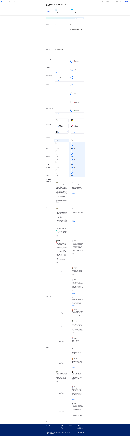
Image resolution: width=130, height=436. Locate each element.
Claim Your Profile (79, 427)
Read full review (73, 193)
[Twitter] (81, 432)
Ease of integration (48, 167)
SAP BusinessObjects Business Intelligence (77, 12)
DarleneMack (59, 240)
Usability (47, 145)
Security (50, 432)
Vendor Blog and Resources (80, 428)
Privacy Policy (53, 432)
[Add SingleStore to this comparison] (67, 120)
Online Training (47, 159)
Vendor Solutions (79, 426)
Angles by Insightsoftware (59, 12)
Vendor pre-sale (47, 175)
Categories (103, 1)
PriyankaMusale (75, 358)
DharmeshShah (75, 337)
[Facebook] (80, 432)
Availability (47, 148)
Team (61, 427)
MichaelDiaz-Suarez (75, 371)
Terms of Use (47, 432)
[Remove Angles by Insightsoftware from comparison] (68, 8)
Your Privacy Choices (58, 432)
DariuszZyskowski (75, 309)
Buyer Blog (70, 427)
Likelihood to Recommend (48, 140)
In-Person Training (48, 156)
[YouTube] (78, 432)
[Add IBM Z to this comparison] (67, 131)
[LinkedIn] (83, 432)
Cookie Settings (68, 432)
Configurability (47, 164)
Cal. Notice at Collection (63, 432)
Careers (62, 428)
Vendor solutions (107, 1)
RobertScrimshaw (75, 267)
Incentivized (57, 235)
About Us (62, 426)
